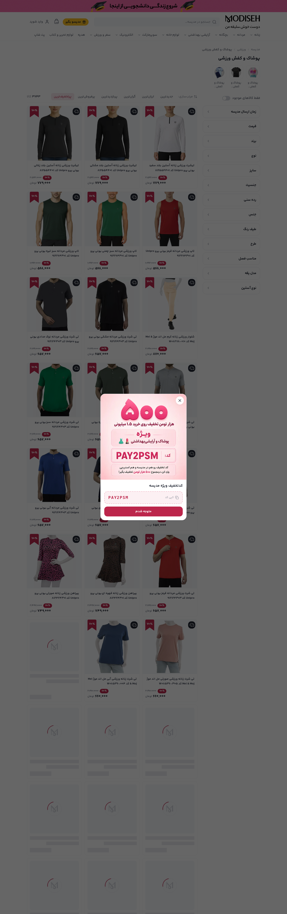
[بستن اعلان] (180, 400)
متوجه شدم (143, 511)
